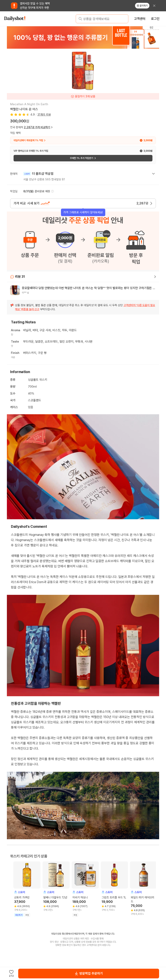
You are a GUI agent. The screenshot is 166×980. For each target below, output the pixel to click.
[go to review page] (155, 276)
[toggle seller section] (153, 173)
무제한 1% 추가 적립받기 (81, 158)
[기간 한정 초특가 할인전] (85, 37)
